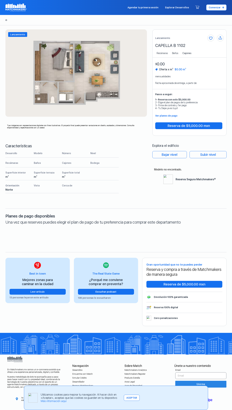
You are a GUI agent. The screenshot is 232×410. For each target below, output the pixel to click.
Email (178, 370)
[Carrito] (197, 7)
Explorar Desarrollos (177, 7)
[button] (216, 7)
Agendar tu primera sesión (143, 7)
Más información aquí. (54, 401)
